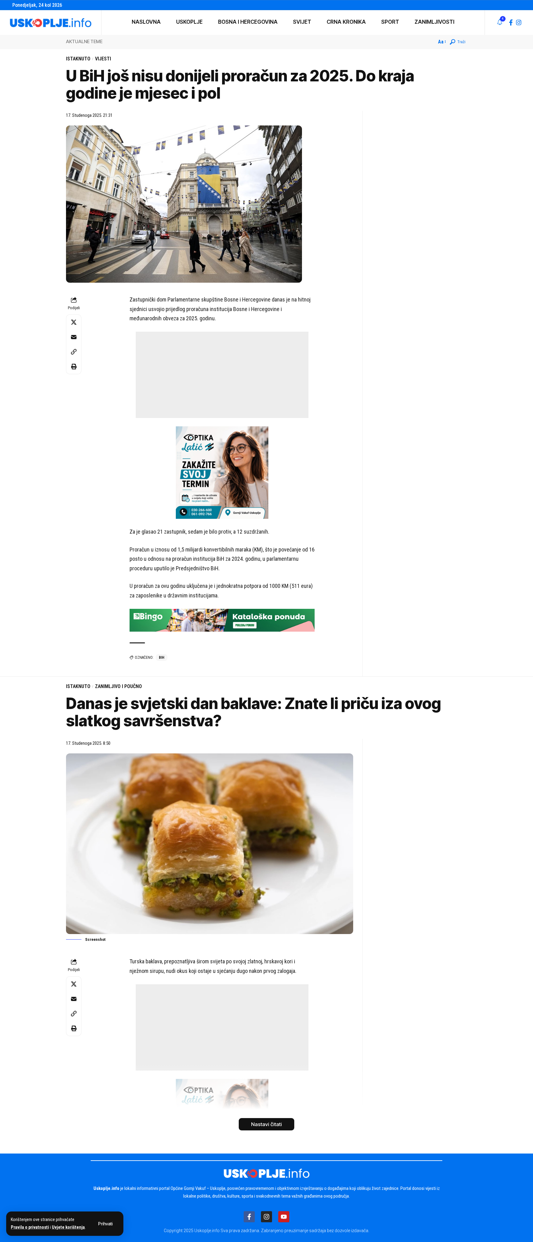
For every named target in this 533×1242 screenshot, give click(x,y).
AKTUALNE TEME (84, 41)
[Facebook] (510, 22)
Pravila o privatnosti (30, 1227)
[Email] (73, 337)
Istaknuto (78, 59)
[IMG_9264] (222, 619)
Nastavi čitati (266, 1124)
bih (161, 657)
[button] (105, 1224)
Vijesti (103, 59)
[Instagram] (518, 22)
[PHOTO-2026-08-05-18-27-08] (222, 472)
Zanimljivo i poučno (118, 686)
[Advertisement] (222, 375)
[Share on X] (73, 322)
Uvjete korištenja (68, 1227)
